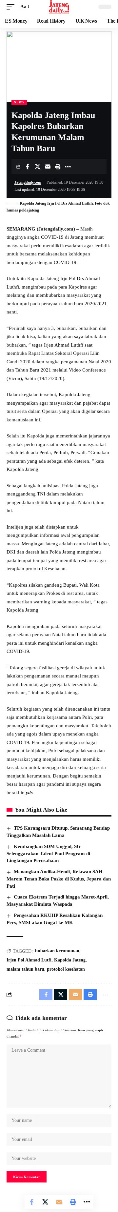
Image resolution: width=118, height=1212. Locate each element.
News (19, 102)
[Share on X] (37, 166)
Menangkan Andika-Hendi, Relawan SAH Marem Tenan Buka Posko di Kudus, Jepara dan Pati (59, 879)
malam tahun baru (25, 969)
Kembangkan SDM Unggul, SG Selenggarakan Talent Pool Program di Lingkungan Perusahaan (48, 853)
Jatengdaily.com (27, 182)
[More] (67, 166)
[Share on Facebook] (27, 166)
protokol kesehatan (66, 969)
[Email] (47, 166)
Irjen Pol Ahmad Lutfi (29, 960)
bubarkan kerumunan (57, 950)
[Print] (57, 166)
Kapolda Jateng (70, 960)
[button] (12, 7)
